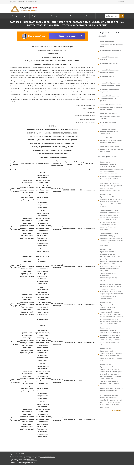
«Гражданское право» (47, 457)
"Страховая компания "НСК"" (110, 336)
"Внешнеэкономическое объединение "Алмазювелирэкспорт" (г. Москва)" (111, 264)
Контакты (121, 2)
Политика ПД (30, 463)
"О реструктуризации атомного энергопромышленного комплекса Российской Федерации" (111, 239)
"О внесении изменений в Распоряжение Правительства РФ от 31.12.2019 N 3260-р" (111, 200)
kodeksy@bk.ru (32, 460)
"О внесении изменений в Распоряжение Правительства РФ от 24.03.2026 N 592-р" (111, 354)
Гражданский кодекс (19, 16)
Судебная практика (39, 16)
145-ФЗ (23, 70)
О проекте (89, 16)
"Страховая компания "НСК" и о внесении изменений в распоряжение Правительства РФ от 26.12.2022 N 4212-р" (111, 313)
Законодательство (58, 16)
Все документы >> (117, 410)
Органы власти (75, 16)
